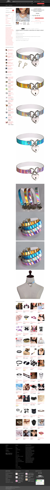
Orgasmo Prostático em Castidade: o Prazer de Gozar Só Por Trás (11, 50)
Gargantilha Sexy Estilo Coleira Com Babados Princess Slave (26, 334)
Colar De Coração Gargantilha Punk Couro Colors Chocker (41, 357)
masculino (7, 39)
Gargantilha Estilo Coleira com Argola (33, 311)
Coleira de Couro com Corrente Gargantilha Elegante (40, 345)
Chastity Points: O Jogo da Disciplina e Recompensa (10, 72)
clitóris (31, 450)
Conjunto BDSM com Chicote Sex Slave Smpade (26, 415)
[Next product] (42, 5)
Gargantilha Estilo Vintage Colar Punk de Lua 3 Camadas (41, 368)
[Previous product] (43, 5)
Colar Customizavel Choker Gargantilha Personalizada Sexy (26, 345)
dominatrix (30, 452)
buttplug (7, 28)
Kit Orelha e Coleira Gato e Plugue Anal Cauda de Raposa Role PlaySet (19, 334)
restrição (11, 41)
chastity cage (7, 30)
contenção (29, 451)
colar (34, 21)
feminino (9, 37)
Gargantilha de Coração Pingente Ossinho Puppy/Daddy (18, 438)
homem (9, 38)
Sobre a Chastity (24, 3)
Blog (30, 3)
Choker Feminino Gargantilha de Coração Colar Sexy (40, 311)
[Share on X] (35, 22)
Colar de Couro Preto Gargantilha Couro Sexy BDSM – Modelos (33, 404)
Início (7, 5)
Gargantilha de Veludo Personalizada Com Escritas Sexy (41, 416)
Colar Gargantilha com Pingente (26, 427)
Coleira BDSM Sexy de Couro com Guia (18, 415)
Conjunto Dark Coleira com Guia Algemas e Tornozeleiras (33, 368)
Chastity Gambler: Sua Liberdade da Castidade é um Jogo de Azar (11, 57)
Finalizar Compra (18, 449)
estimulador (32, 453)
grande (6, 38)
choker (33, 21)
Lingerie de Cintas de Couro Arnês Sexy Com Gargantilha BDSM (26, 392)
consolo (26, 451)
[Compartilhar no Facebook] (34, 22)
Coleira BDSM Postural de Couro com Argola (33, 415)
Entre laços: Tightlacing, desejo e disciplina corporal (10, 63)
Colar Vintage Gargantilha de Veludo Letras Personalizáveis (26, 381)
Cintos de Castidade (8, 18)
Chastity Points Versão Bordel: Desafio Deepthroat (11, 66)
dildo (33, 451)
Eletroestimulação (8, 23)
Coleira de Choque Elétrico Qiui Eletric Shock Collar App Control (33, 392)
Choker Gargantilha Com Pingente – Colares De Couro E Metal (19, 368)
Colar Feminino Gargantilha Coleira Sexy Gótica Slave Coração (41, 392)
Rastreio (28, 3)
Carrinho (17, 448)
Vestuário (7, 15)
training (31, 461)
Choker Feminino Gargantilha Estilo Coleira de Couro (19, 404)
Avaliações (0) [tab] (33, 28)
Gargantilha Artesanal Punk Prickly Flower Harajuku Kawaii (19, 357)
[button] (42, 1)
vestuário (29, 462)
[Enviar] (32, 1)
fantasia (26, 454)
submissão (28, 461)
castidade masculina (8, 29)
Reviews (17, 465)
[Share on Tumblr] (39, 22)
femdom (7, 37)
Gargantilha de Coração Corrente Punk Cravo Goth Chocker (19, 381)
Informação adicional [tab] (28, 28)
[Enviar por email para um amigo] (36, 22)
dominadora (27, 452)
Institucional (17, 452)
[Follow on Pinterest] (41, 473)
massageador (10, 39)
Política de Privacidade (19, 460)
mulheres (9, 40)
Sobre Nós (7, 474)
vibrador (32, 462)
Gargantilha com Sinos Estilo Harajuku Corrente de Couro (19, 345)
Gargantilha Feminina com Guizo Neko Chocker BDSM (26, 322)
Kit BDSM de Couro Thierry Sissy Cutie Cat (41, 403)
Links (16, 453)
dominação (27, 453)
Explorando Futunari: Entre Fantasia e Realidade (10, 60)
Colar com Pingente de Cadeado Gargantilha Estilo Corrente (19, 323)
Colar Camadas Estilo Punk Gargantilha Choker (41, 380)
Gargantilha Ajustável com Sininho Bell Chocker (19, 427)
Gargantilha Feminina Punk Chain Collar (33, 438)
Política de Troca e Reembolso (20, 461)
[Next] (28, 14)
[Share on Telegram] (40, 22)
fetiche (12, 37)
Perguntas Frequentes (9, 475)
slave (43, 21)
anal (6, 27)
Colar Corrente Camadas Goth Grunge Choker (33, 427)
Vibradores (7, 22)
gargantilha (40, 21)
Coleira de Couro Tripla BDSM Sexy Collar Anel (33, 333)
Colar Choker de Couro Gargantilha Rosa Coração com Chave (41, 438)
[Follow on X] (32, 3)
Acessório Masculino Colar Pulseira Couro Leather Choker (26, 357)
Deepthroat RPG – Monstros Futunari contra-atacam (10, 69)
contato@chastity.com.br (9, 448)
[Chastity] (8, 1)
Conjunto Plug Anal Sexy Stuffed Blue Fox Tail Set (19, 392)
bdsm (8, 27)
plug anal (7, 41)
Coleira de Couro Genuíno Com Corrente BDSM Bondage (33, 357)
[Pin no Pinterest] (38, 22)
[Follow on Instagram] (38, 473)
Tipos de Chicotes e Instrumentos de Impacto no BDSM (10, 54)
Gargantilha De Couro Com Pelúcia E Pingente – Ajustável (26, 368)
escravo (30, 453)
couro (31, 451)
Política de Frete (8, 479)
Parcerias (17, 457)
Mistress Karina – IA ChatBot (19, 456)
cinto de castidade (11, 30)
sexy (42, 21)
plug (11, 40)
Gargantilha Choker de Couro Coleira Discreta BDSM (33, 345)
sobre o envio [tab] (37, 28)
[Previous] (17, 14)
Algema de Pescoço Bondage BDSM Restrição (33, 322)
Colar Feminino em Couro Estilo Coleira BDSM (41, 322)
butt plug (9, 28)
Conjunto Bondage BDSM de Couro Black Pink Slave (26, 311)
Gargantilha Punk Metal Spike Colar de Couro (40, 427)
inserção (11, 38)
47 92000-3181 (7, 451)
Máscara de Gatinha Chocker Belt (40, 333)
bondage (10, 27)
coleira (36, 21)
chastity (12, 29)
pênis (9, 41)
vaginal (26, 462)
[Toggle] (13, 18)
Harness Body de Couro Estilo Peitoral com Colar (26, 438)
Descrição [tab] (23, 28)
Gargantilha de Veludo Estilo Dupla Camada (33, 380)
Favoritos (20, 3)
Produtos (17, 3)
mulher (6, 40)
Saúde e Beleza (8, 14)
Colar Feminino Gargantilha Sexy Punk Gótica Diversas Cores (26, 404)
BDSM (6, 19)
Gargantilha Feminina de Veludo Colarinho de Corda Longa (19, 311)
